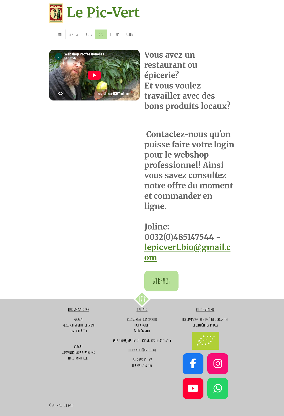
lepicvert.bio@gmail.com (142, 350)
